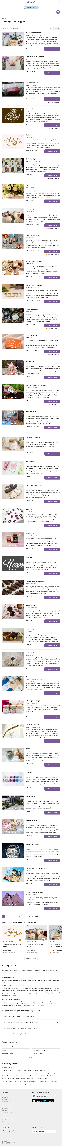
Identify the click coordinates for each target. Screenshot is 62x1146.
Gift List (3, 1121)
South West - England (37, 1053)
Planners (4, 1078)
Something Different (44, 1070)
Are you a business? (6, 1112)
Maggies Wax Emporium (34, 285)
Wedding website (6, 1123)
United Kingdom (40, 1131)
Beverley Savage (31, 820)
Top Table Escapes (32, 83)
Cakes (40, 1073)
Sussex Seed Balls (32, 335)
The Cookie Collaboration (34, 485)
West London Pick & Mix (34, 261)
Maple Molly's (30, 135)
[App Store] (37, 1102)
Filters (6, 28)
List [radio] (51, 28)
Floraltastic (29, 509)
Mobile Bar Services (33, 1070)
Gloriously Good (31, 653)
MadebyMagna (31, 796)
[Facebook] (3, 1131)
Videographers (19, 1075)
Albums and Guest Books (42, 1078)
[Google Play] (48, 1102)
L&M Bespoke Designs (33, 701)
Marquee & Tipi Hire (40, 1075)
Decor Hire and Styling (20, 1070)
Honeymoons (30, 1078)
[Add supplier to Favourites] (21, 33)
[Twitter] (6, 1131)
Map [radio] (58, 28)
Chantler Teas (30, 533)
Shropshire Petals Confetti (35, 57)
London (4, 1050)
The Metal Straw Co (32, 725)
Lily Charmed (30, 461)
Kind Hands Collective (33, 438)
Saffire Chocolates (32, 309)
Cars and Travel (29, 1075)
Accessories (11, 1078)
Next (36, 916)
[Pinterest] (9, 1131)
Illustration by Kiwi (32, 159)
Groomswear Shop (20, 1078)
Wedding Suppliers (7, 1067)
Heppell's (29, 557)
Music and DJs (24, 1073)
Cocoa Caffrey (30, 109)
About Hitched (5, 1115)
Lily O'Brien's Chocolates (34, 33)
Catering (53, 1073)
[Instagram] (13, 1131)
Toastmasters (53, 1081)
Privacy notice (5, 1101)
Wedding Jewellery (26, 1084)
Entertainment (15, 1073)
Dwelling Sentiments (32, 844)
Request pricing (52, 49)
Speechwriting (33, 1073)
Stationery (46, 1073)
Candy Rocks (30, 772)
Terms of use (5, 1097)
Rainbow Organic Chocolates (35, 581)
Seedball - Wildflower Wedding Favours (39, 385)
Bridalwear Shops (6, 1073)
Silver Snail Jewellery (33, 235)
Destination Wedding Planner (9, 1081)
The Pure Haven (31, 209)
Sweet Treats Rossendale (34, 892)
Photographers (10, 1075)
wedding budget (54, 972)
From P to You (30, 605)
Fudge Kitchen (30, 361)
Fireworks (20, 1081)
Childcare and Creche (14, 1084)
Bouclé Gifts (30, 629)
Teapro (28, 749)
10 (32, 916)
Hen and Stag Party (43, 1081)
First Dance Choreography (30, 1081)
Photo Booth (50, 1075)
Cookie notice (5, 1104)
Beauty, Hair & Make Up (7, 1070)
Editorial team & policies (7, 1117)
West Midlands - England (38, 1050)
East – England (36, 1047)
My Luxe (28, 677)
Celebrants (4, 1084)
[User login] (59, 2)
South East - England (7, 1047)
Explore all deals (30, 958)
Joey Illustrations (31, 411)
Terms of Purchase (6, 1099)
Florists (3, 1075)
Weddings (4, 18)
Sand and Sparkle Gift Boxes (35, 868)
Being (27, 185)
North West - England (7, 1053)
